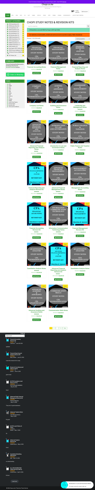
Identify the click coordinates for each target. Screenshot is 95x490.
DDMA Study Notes (13, 42)
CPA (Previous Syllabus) (14, 50)
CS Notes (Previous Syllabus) (15, 52)
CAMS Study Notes (13, 37)
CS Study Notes (12, 27)
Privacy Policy (12, 103)
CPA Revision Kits (13, 26)
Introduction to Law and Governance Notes (80, 483)
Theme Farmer (24, 488)
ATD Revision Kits (13, 35)
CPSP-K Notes (12, 46)
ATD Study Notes (13, 33)
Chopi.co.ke (47, 4)
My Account (85, 11)
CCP (29, 15)
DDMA (54, 15)
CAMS (33, 15)
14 (60, 328)
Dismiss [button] (64, 1)
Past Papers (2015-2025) (15, 48)
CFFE (49, 15)
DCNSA (59, 15)
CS (25, 15)
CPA (12, 15)
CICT (10, 90)
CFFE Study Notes (13, 41)
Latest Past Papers (13, 102)
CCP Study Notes (13, 31)
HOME (7, 15)
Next (65, 328)
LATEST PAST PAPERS (78, 15)
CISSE (44, 15)
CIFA (17, 15)
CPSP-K (39, 15)
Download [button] (37, 73)
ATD (21, 15)
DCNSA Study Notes (13, 44)
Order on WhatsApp (16, 74)
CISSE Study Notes (13, 39)
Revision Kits (12, 105)
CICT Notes (11, 55)
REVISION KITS (66, 15)
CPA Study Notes (13, 24)
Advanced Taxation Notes (16, 412)
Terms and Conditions (14, 106)
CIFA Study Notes (13, 29)
